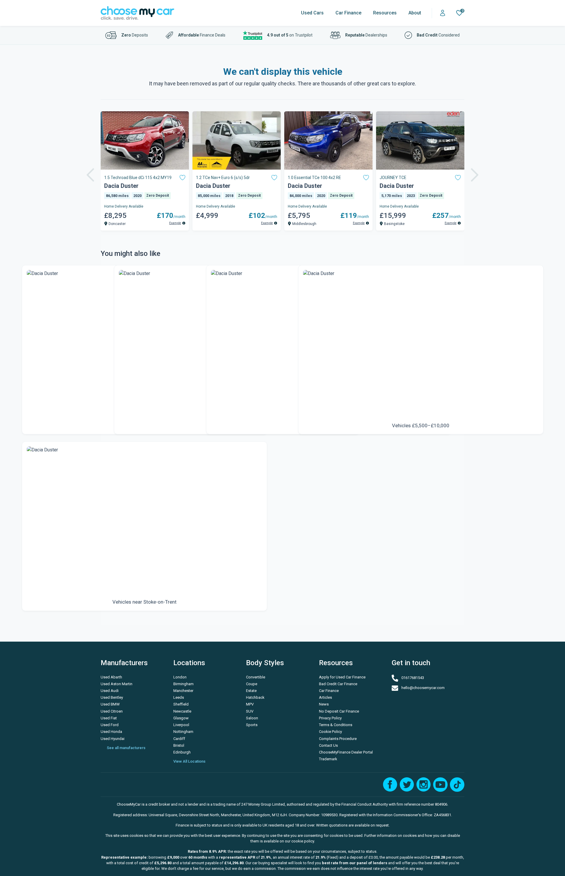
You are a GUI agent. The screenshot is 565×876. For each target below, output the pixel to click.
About (414, 13)
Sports (251, 725)
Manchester (183, 690)
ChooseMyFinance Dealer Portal (337, 752)
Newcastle (182, 711)
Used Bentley (112, 697)
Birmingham (183, 684)
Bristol (178, 745)
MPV (250, 704)
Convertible (255, 677)
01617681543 (412, 678)
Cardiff (179, 738)
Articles (325, 697)
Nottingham (183, 731)
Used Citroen (112, 711)
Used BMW (110, 704)
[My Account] (442, 13)
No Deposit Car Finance (337, 711)
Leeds (178, 697)
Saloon (252, 718)
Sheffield (181, 704)
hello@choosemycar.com (423, 687)
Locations (189, 663)
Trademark (328, 759)
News (324, 704)
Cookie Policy (330, 731)
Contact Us (328, 745)
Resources (385, 13)
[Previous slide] (90, 175)
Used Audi (110, 690)
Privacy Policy (330, 718)
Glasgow (181, 718)
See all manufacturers (126, 748)
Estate (251, 690)
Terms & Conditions (335, 725)
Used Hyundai (112, 738)
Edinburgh (182, 752)
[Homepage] (137, 13)
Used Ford (110, 725)
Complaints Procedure (337, 738)
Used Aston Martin (116, 684)
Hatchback (255, 697)
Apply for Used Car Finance (337, 677)
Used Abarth (111, 677)
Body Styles (265, 663)
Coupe (251, 684)
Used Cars (312, 13)
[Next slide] (474, 175)
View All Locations (189, 761)
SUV (249, 711)
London (180, 677)
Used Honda (111, 731)
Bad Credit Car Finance (337, 684)
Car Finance (348, 13)
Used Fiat (109, 718)
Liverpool (181, 725)
